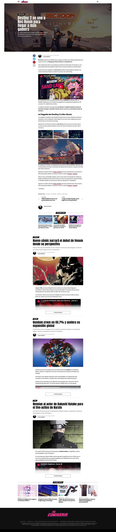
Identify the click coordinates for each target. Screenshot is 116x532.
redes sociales (57, 172)
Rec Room (65, 194)
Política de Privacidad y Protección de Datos (46, 521)
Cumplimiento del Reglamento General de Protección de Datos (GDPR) (78, 521)
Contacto (30, 521)
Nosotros (23, 521)
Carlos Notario (47, 56)
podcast (75, 173)
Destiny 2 (60, 194)
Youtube (69, 173)
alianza (48, 194)
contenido (54, 194)
